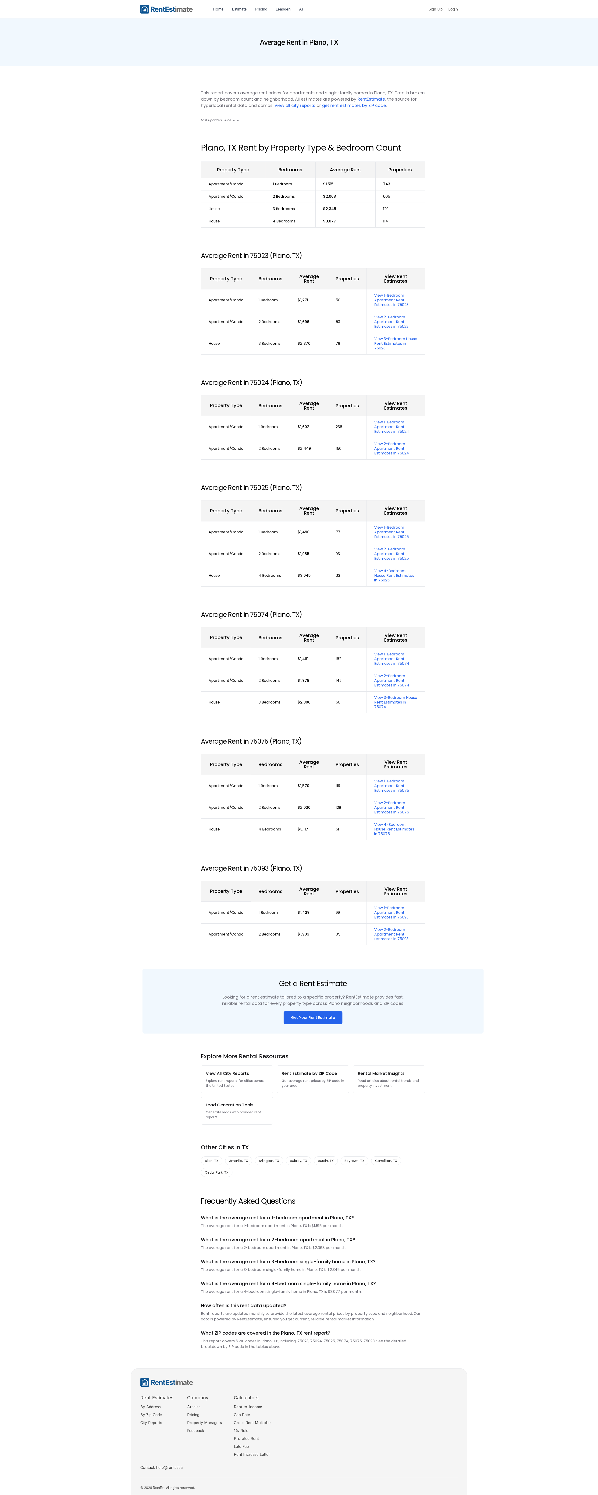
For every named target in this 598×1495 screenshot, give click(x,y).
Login (453, 9)
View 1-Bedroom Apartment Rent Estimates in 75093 (391, 912)
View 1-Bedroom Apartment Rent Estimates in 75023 (391, 300)
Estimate (239, 9)
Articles (193, 1406)
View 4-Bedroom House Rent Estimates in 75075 (394, 829)
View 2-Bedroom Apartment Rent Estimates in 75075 (391, 807)
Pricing (261, 9)
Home (218, 9)
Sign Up (435, 9)
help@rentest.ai (169, 1467)
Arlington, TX (269, 1160)
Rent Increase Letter (252, 1454)
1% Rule (241, 1430)
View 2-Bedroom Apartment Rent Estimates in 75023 (391, 321)
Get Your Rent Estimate (313, 1017)
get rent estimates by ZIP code (354, 105)
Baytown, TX (354, 1160)
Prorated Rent (246, 1438)
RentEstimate (371, 99)
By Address (150, 1406)
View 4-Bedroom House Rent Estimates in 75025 (394, 575)
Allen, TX (211, 1160)
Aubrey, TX (298, 1160)
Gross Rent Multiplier (252, 1422)
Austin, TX (326, 1160)
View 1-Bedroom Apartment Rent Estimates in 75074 (391, 658)
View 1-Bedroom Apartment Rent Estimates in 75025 (391, 532)
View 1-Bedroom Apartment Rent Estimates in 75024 (391, 426)
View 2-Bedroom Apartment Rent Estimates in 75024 (391, 448)
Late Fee (241, 1446)
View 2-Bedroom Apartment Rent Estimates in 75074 (391, 680)
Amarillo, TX (238, 1160)
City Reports (151, 1422)
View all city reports (294, 105)
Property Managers (204, 1422)
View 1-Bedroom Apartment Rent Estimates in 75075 (391, 785)
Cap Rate (242, 1414)
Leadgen (283, 9)
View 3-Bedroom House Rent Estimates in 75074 (395, 702)
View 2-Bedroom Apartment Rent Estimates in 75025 (391, 553)
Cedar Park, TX (216, 1172)
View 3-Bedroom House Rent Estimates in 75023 (395, 343)
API (302, 9)
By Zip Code (151, 1414)
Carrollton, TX (386, 1160)
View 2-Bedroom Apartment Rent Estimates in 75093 (391, 934)
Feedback (195, 1430)
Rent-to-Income (248, 1406)
